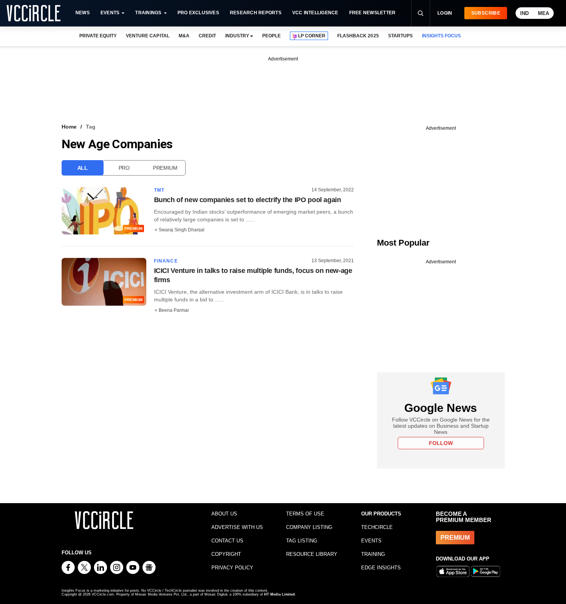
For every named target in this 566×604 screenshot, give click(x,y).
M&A (184, 35)
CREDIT (207, 35)
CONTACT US (227, 541)
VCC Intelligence (315, 12)
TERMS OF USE (305, 514)
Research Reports (255, 12)
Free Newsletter (372, 12)
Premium (165, 168)
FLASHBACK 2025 (357, 35)
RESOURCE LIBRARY (311, 554)
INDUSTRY (237, 35)
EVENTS (371, 541)
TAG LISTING (301, 541)
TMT (159, 190)
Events (109, 12)
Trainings (148, 12)
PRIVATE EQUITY (98, 35)
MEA (543, 13)
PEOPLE (271, 35)
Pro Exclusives (198, 12)
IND (524, 13)
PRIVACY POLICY (232, 568)
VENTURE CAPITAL (147, 35)
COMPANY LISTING (309, 527)
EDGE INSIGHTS (381, 568)
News (82, 12)
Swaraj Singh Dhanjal (181, 230)
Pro (124, 168)
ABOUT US (224, 514)
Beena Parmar (174, 310)
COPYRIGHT (226, 554)
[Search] (420, 13)
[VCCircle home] (33, 13)
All (82, 168)
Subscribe (485, 13)
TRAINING (373, 554)
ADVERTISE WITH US (237, 527)
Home (69, 127)
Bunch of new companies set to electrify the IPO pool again (247, 200)
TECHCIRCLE (377, 527)
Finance (166, 261)
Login (444, 13)
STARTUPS (400, 35)
